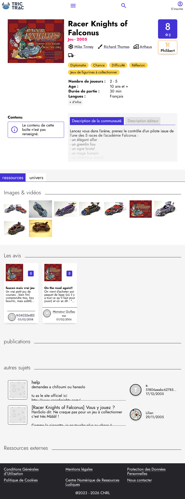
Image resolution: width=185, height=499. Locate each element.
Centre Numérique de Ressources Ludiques (92, 482)
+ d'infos (75, 102)
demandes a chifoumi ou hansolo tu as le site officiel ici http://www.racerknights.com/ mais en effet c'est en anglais (58, 393)
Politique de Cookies (21, 480)
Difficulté (118, 65)
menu (73, 5)
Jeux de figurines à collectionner (93, 72)
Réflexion (138, 65)
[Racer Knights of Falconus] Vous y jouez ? (73, 407)
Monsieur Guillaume (64, 313)
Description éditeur (143, 121)
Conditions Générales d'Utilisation (21, 471)
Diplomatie (78, 65)
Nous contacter (139, 480)
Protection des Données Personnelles (146, 471)
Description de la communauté (96, 121)
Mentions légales (79, 469)
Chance (99, 65)
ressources (12, 177)
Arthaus (146, 47)
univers (36, 177)
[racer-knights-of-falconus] (14, 272)
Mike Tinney (83, 47)
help (36, 382)
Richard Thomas (116, 47)
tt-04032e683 (25, 315)
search (123, 5)
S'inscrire (177, 9)
